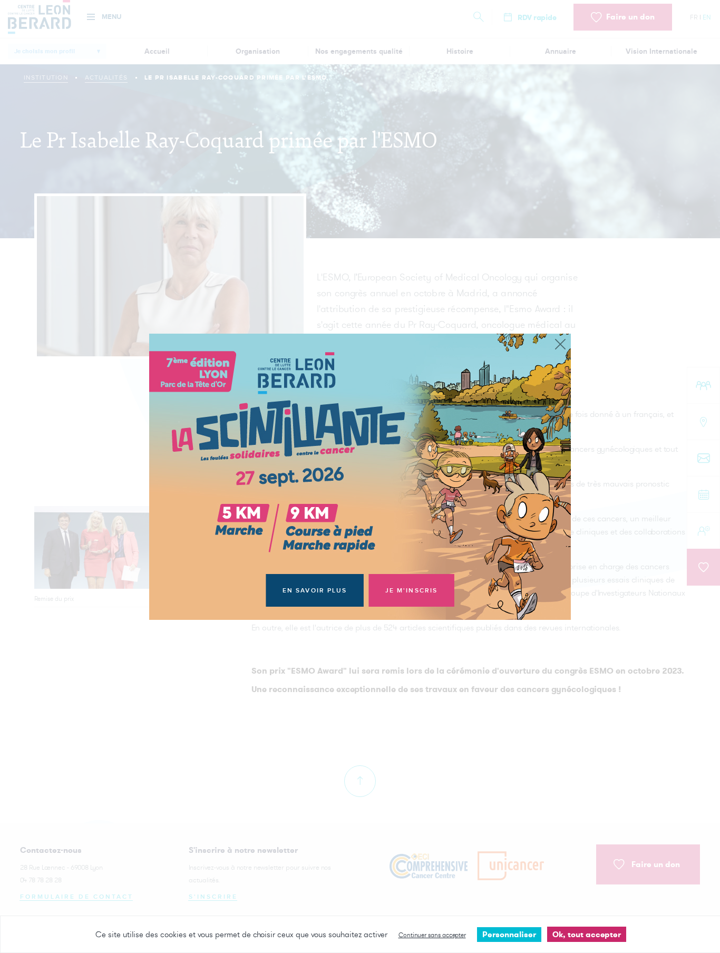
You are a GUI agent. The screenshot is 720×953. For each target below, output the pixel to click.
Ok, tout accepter (586, 934)
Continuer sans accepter (432, 935)
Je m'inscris (411, 591)
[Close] (560, 345)
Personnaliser (509, 934)
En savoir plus (315, 591)
